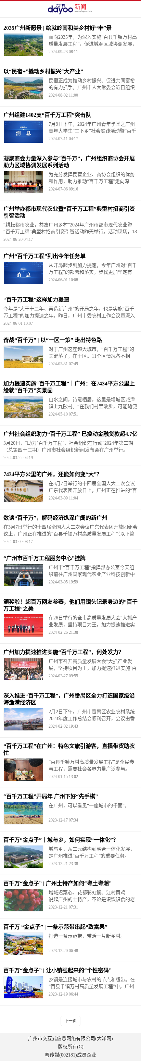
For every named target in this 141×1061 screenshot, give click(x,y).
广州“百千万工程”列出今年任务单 (44, 256)
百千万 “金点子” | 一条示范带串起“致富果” (55, 927)
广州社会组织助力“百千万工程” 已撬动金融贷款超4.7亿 (70, 434)
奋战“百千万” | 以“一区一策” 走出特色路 (52, 340)
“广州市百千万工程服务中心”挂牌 (44, 558)
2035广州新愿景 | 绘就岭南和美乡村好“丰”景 (57, 28)
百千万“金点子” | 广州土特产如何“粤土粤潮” (57, 883)
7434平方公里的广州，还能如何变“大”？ (52, 474)
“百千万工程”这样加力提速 (36, 300)
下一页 (70, 1021)
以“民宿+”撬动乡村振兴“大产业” (43, 71)
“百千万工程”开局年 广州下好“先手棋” (50, 796)
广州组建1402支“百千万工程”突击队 (47, 115)
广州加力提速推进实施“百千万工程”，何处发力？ (63, 652)
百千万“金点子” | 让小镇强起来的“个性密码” (57, 970)
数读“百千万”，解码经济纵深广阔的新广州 (55, 518)
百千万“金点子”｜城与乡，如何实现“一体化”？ (60, 840)
